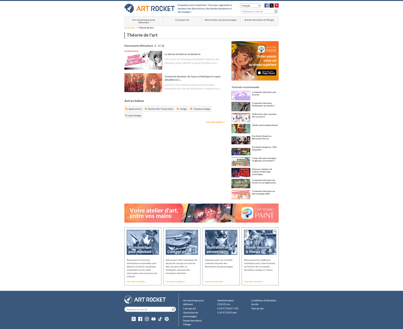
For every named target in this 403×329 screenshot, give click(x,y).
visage (183, 108)
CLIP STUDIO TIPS (227, 308)
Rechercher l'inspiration (160, 108)
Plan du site (257, 308)
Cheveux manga (201, 108)
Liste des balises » (215, 121)
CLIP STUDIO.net (227, 312)
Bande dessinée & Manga (259, 19)
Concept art (182, 19)
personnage (134, 115)
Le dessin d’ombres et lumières (183, 54)
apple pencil (134, 108)
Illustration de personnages (221, 19)
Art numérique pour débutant (143, 21)
